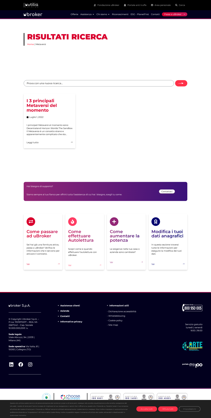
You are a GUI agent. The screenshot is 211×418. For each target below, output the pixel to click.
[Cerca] (181, 83)
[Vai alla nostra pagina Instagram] (30, 364)
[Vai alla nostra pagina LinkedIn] (11, 364)
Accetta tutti (147, 409)
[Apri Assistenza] (93, 14)
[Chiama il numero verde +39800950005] (192, 307)
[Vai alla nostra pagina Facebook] (20, 364)
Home (30, 44)
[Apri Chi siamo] (109, 14)
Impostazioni (189, 409)
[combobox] (99, 83)
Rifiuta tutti (167, 409)
